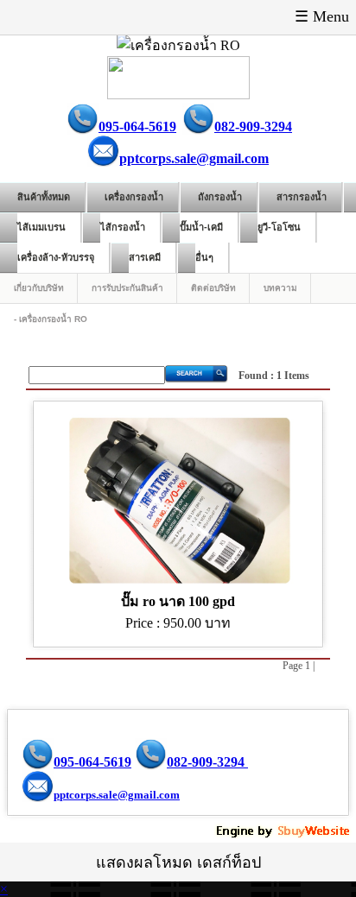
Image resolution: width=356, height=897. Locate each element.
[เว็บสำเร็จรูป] (284, 834)
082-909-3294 (253, 126)
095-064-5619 (137, 126)
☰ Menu (322, 16)
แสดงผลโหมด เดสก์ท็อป (178, 862)
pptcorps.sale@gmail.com (194, 158)
